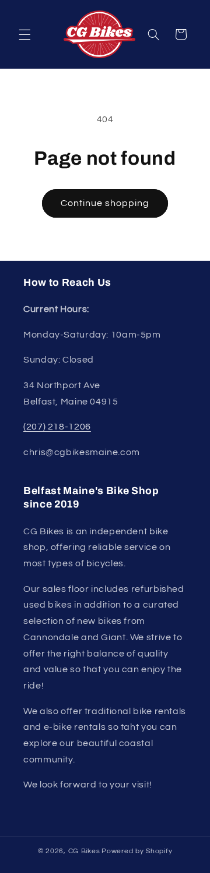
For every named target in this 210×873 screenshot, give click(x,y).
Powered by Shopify (137, 851)
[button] (24, 34)
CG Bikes (84, 851)
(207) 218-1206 (57, 426)
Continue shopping (105, 203)
